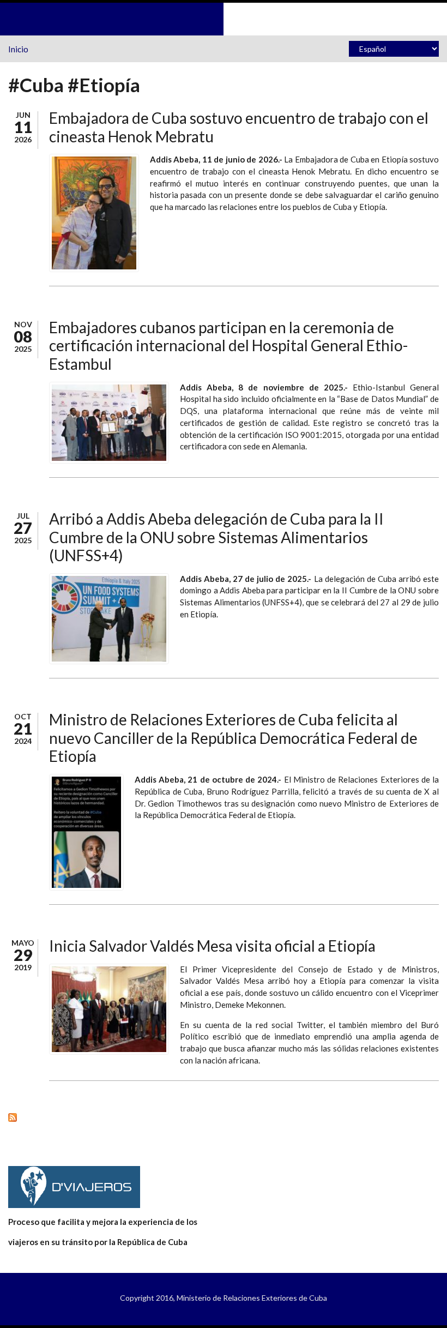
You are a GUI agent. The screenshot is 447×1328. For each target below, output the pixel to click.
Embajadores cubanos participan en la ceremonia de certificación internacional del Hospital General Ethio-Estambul (228, 345)
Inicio (18, 49)
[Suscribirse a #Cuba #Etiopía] (223, 1117)
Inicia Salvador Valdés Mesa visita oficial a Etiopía (212, 945)
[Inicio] (223, 18)
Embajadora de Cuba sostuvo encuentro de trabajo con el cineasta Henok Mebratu (238, 127)
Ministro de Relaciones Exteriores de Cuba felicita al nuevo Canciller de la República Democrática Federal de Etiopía (233, 737)
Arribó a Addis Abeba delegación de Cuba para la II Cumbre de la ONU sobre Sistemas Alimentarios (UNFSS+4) (216, 536)
